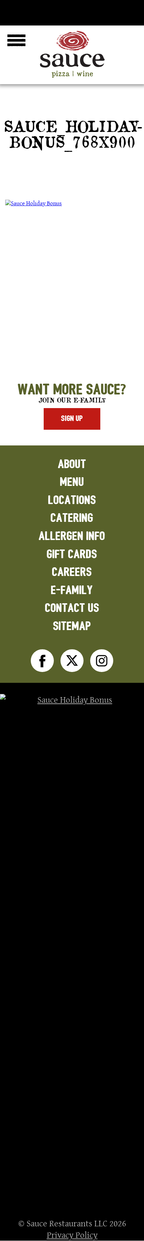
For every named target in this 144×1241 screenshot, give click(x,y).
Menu (72, 482)
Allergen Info (72, 536)
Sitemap (72, 626)
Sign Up (72, 418)
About (72, 464)
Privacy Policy (72, 1234)
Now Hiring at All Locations (72, 11)
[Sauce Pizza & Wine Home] (72, 77)
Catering (72, 518)
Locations (72, 500)
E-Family (72, 590)
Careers (72, 572)
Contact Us (72, 608)
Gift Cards (72, 554)
